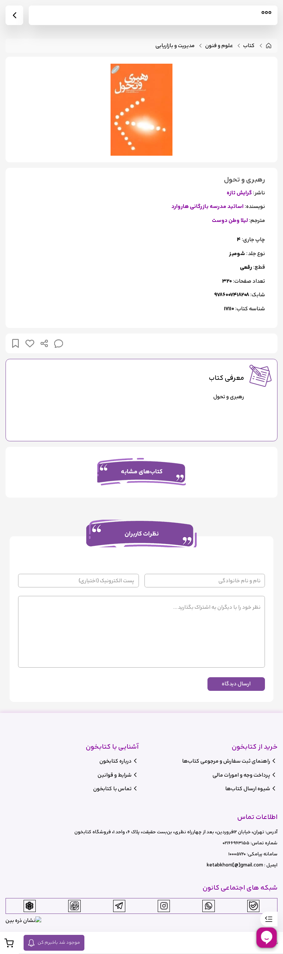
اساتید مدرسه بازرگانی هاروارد (207, 206)
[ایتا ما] (74, 905)
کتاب (249, 46)
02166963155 (236, 843)
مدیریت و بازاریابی (175, 46)
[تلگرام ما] (119, 905)
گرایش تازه (239, 193)
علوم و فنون (219, 46)
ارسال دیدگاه (236, 683)
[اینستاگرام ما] (164, 905)
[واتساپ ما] (208, 905)
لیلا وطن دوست (230, 220)
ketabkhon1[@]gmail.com (235, 865)
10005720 (237, 854)
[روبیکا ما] (29, 905)
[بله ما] (253, 905)
